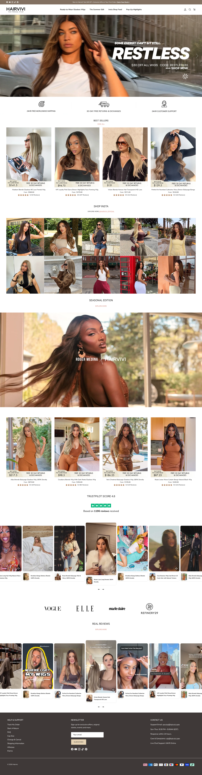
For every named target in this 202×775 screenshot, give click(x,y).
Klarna (10, 751)
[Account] (184, 9)
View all (100, 124)
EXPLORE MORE (101, 306)
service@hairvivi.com (171, 724)
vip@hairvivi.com (173, 738)
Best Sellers (101, 120)
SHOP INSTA (101, 206)
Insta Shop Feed (115, 9)
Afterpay (10, 747)
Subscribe (79, 742)
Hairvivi (15, 764)
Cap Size (10, 736)
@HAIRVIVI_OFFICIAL (106, 211)
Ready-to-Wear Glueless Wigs (72, 9)
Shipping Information (15, 743)
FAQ (9, 732)
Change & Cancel (14, 739)
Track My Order (13, 724)
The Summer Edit (97, 9)
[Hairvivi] (15, 10)
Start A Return (13, 728)
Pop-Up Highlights (134, 9)
